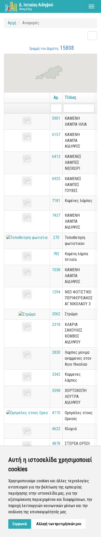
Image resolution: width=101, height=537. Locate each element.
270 (56, 237)
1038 (56, 269)
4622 (56, 428)
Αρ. (56, 97)
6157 (56, 134)
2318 (56, 324)
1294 (56, 292)
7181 (56, 200)
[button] (50, 74)
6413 (56, 156)
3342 (56, 374)
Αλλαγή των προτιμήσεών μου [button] (58, 524)
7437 (56, 215)
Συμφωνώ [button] (19, 524)
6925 (56, 178)
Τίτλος (70, 97)
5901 (56, 118)
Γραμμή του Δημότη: (52, 48)
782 (56, 253)
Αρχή (12, 22)
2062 (56, 313)
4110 (56, 412)
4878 (56, 443)
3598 (56, 390)
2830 (56, 352)
